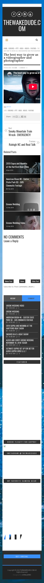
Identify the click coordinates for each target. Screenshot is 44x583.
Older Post (35, 281)
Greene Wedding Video (15, 222)
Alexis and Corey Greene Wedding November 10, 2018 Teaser (20, 341)
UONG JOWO (26, 575)
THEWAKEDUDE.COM (22, 25)
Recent (12, 298)
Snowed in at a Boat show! (17, 334)
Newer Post (8, 281)
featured (11, 110)
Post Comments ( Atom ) (24, 286)
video (20, 110)
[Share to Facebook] (22, 116)
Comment (31, 298)
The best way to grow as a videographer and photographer (21, 57)
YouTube (31, 110)
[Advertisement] (22, 418)
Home (22, 281)
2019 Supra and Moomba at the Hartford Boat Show (17, 165)
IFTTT (8, 107)
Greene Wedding (13, 204)
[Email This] (14, 116)
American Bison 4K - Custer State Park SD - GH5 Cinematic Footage (17, 182)
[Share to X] (19, 116)
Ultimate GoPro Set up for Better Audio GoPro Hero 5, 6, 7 (20, 350)
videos (25, 110)
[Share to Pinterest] (25, 116)
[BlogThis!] (16, 116)
